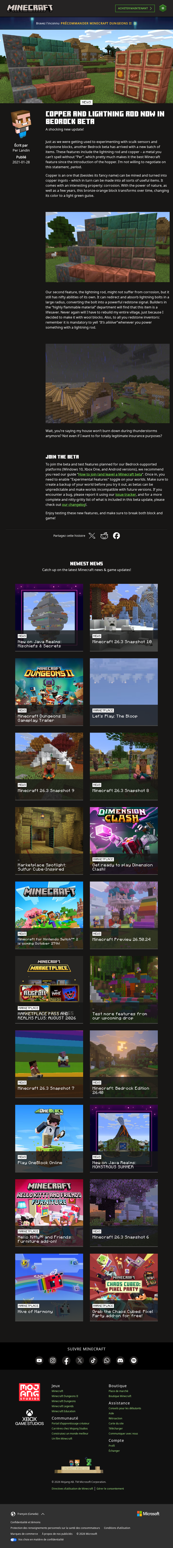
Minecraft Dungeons (64, 1401)
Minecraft (57, 1391)
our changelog (73, 504)
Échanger (114, 1451)
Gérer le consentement (110, 1488)
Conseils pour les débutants (125, 1408)
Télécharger (116, 1428)
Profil (112, 1446)
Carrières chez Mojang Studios (70, 1428)
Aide (111, 1413)
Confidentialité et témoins (26, 1522)
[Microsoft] (148, 1513)
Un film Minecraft (62, 1438)
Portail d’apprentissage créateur (70, 1423)
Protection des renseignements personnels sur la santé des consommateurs (55, 1527)
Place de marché (118, 1391)
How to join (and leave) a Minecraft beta (110, 474)
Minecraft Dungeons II (65, 1396)
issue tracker (125, 494)
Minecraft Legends (63, 1406)
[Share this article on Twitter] (92, 535)
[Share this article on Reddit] (104, 535)
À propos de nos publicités (57, 1533)
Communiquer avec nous (123, 1433)
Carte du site (116, 1423)
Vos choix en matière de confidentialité (41, 1539)
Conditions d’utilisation (117, 1527)
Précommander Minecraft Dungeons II (96, 23)
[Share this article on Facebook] (116, 535)
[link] (39, 1360)
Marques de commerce (24, 1533)
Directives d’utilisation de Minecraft (72, 1488)
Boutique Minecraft (120, 1396)
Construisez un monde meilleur (70, 1433)
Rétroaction (115, 1418)
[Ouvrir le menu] (163, 8)
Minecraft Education (63, 1411)
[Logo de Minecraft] (29, 8)
